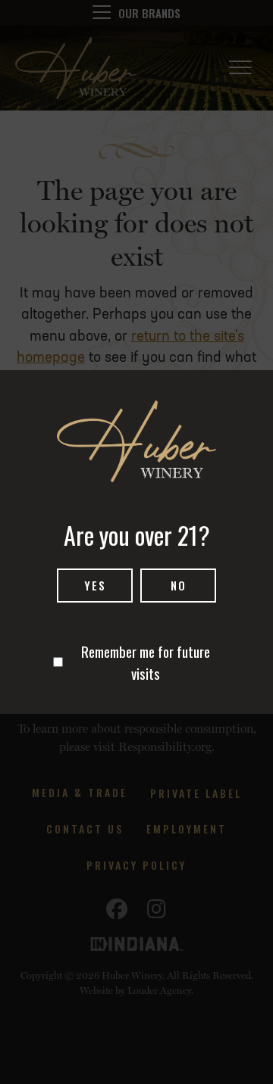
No (179, 585)
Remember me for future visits (145, 662)
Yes (95, 585)
